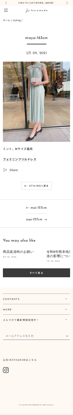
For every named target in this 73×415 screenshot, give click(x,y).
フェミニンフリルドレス (19, 159)
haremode (35, 405)
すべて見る (36, 272)
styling (17, 20)
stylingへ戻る (39, 185)
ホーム (6, 20)
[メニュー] (6, 10)
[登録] (68, 336)
